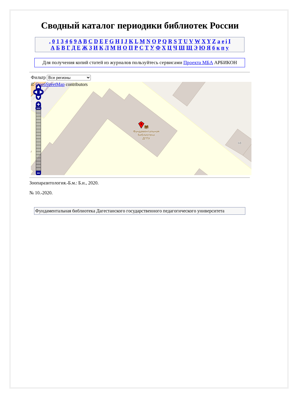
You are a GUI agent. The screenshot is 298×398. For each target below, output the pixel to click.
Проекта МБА (198, 62)
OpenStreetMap (50, 84)
